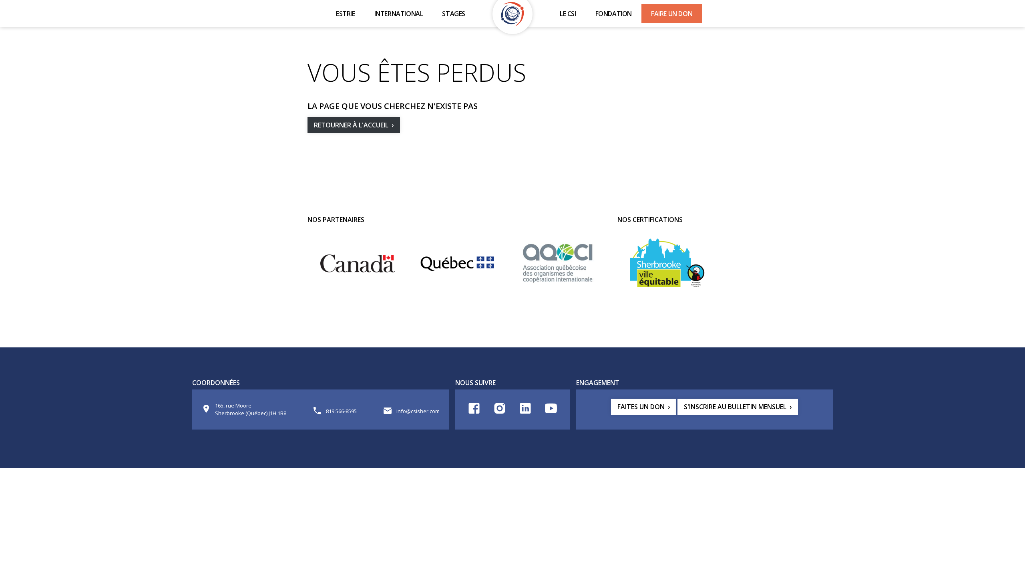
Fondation (613, 13)
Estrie (345, 13)
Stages (453, 13)
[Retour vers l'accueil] (512, 14)
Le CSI (568, 13)
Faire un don (671, 13)
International (398, 13)
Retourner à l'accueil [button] (351, 125)
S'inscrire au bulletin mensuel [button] (735, 406)
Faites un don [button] (641, 406)
